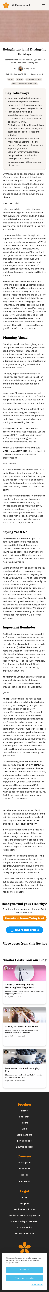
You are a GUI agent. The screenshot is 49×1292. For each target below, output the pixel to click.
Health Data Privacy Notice (24, 1215)
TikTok (24, 1174)
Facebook (24, 1168)
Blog (24, 1128)
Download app (24, 1146)
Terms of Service (24, 1233)
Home (24, 1110)
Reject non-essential (24, 1278)
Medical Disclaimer (24, 1209)
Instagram (24, 1162)
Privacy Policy (24, 1227)
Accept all (24, 1270)
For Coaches (24, 1140)
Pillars (24, 1122)
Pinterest (24, 1181)
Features (24, 1116)
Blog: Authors (24, 1134)
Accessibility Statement (24, 1221)
